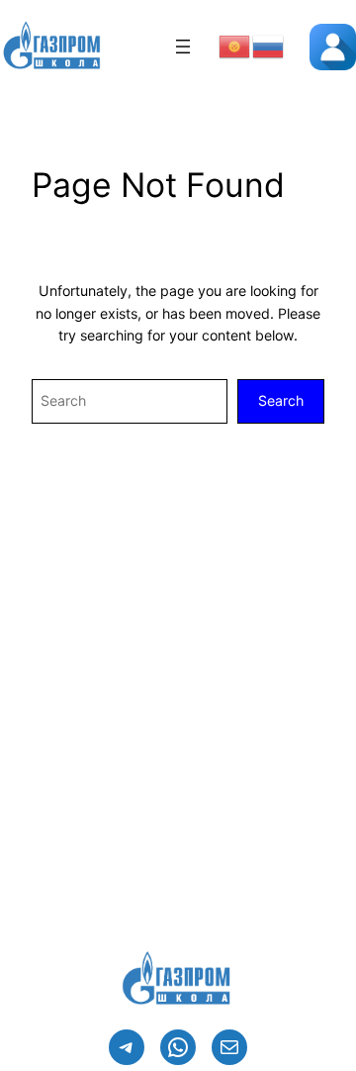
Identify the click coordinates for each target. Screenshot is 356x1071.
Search (281, 400)
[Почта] (229, 1047)
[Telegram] (126, 1047)
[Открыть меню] (183, 46)
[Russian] (269, 45)
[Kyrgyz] (235, 45)
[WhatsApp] (178, 1047)
